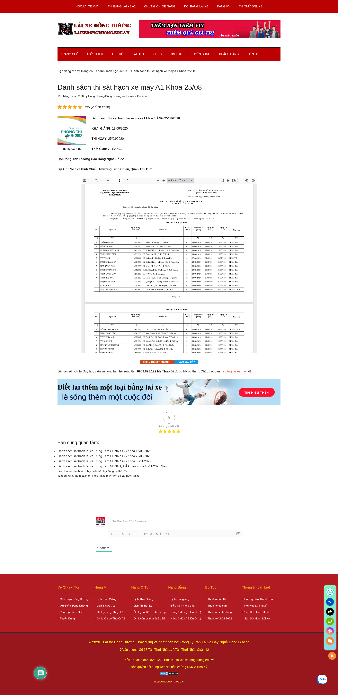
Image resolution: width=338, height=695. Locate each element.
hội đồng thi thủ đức (115, 471)
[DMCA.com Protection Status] (169, 674)
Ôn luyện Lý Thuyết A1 (111, 612)
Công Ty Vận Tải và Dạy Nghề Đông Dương (214, 642)
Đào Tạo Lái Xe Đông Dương (95, 29)
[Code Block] (151, 534)
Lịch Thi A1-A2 (106, 605)
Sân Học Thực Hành (257, 612)
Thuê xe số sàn (217, 605)
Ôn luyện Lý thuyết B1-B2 (149, 618)
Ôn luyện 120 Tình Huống (150, 612)
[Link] (156, 534)
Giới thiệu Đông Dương (74, 599)
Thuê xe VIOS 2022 (220, 618)
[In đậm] (112, 534)
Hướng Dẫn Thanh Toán (259, 599)
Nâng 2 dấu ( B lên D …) (186, 618)
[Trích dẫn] (145, 534)
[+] (167, 533)
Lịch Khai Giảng (106, 599)
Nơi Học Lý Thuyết (255, 605)
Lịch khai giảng (180, 599)
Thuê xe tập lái (217, 599)
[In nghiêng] (118, 534)
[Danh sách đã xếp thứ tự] (134, 534)
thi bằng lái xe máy (234, 371)
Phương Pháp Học (71, 612)
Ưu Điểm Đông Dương (74, 605)
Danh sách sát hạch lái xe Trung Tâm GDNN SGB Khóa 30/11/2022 (104, 461)
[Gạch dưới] (123, 534)
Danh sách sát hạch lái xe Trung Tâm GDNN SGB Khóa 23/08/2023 (104, 456)
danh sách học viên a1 (88, 471)
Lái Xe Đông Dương (119, 642)
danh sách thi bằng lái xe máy (93, 475)
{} (161, 533)
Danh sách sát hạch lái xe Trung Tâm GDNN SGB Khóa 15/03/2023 (104, 451)
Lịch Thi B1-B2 (143, 605)
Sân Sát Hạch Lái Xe (257, 618)
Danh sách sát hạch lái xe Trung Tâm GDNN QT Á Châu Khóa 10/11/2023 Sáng (113, 466)
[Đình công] (129, 534)
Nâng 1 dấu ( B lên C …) (186, 612)
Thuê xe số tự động (220, 612)
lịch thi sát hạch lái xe (126, 475)
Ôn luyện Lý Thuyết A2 (111, 618)
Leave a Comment (137, 96)
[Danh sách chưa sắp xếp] (140, 534)
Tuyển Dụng (67, 618)
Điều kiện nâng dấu (183, 605)
